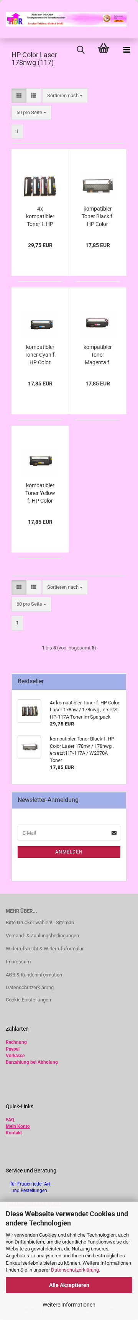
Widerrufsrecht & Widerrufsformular (45, 948)
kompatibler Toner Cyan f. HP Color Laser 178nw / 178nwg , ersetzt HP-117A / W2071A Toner (40, 355)
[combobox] (65, 95)
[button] (19, 95)
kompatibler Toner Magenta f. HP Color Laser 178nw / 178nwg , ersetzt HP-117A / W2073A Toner (97, 355)
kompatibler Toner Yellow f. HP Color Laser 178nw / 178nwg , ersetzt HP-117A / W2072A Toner (40, 493)
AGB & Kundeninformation (34, 975)
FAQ (10, 1119)
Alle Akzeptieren (69, 1285)
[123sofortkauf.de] (63, 19)
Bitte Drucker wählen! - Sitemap (40, 922)
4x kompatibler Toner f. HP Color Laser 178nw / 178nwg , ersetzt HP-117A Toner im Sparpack (40, 217)
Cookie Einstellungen (28, 1000)
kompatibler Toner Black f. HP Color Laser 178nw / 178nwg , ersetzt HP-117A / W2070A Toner (98, 217)
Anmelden (69, 852)
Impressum (18, 962)
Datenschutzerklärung (75, 1270)
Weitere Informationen (69, 1305)
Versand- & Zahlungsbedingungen (42, 935)
